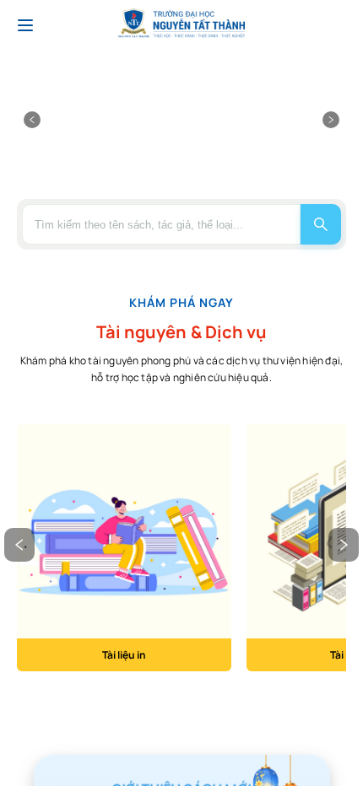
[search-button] (321, 224)
